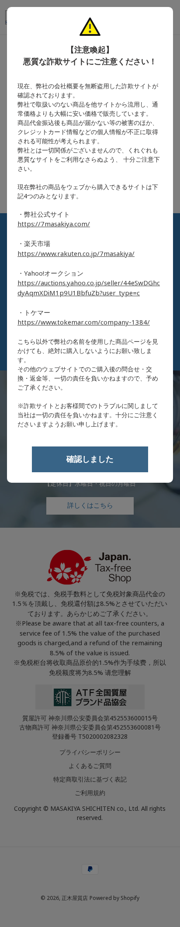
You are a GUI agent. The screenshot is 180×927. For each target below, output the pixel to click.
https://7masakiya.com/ (53, 224)
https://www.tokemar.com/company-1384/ (83, 322)
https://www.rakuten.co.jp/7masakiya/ (76, 254)
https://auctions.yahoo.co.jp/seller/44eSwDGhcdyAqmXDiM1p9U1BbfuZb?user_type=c (88, 288)
